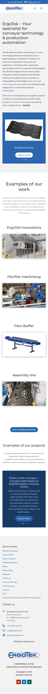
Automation (8, 555)
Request (6, 574)
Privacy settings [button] (9, 582)
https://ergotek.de (15, 635)
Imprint (5, 590)
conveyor (39, 52)
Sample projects (9, 562)
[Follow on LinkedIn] (24, 682)
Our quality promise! (24, 429)
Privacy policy (8, 586)
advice (11, 96)
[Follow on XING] (29, 682)
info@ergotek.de (14, 631)
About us (6, 578)
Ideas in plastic (9, 559)
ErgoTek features (24, 147)
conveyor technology (20, 102)
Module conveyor (10, 551)
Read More (24, 520)
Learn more (24, 155)
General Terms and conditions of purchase (21, 598)
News (4, 566)
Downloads (7, 570)
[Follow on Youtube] (18, 682)
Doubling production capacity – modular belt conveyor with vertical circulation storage (24, 487)
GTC (4, 594)
